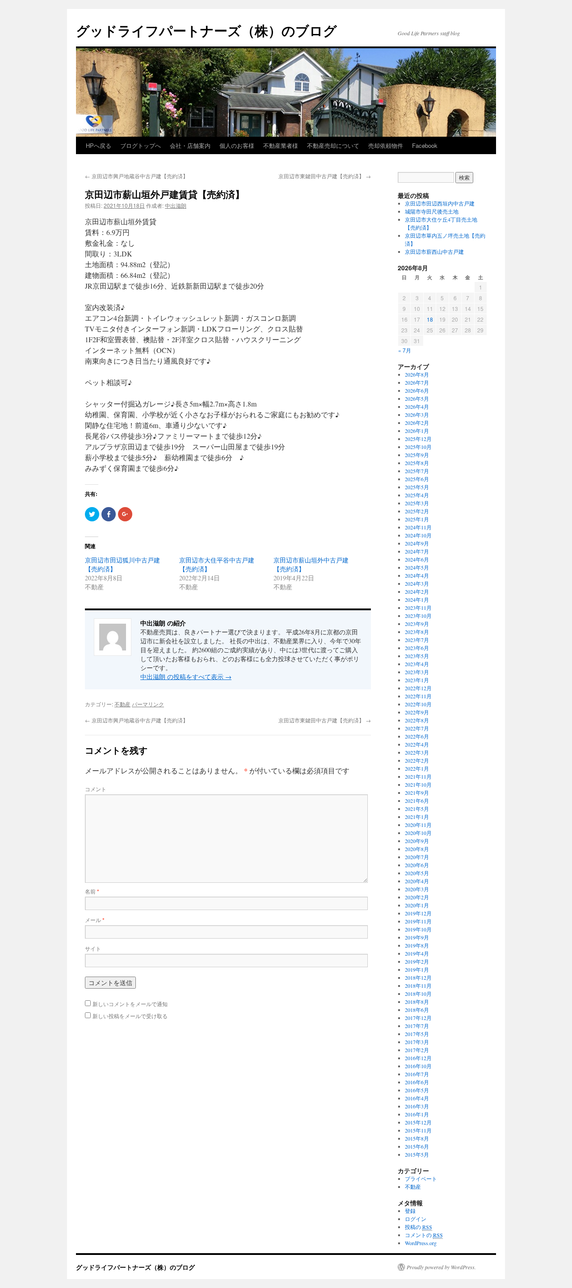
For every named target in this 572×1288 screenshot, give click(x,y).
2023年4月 (417, 663)
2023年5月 (417, 655)
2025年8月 (417, 462)
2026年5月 (417, 398)
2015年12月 (418, 1122)
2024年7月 (417, 551)
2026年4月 (417, 406)
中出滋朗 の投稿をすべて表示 (185, 676)
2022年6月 (417, 736)
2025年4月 (417, 495)
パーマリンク (148, 704)
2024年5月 (417, 567)
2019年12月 (418, 913)
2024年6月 (417, 559)
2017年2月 (417, 1049)
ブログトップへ (140, 145)
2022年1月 (417, 768)
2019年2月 (417, 961)
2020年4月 (417, 881)
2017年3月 (417, 1041)
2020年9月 (417, 840)
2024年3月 (417, 583)
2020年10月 (418, 832)
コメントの (424, 1234)
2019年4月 (417, 953)
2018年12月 (418, 977)
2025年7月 (417, 470)
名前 (92, 891)
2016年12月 (418, 1057)
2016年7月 (417, 1074)
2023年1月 (417, 680)
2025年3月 (417, 503)
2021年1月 (417, 816)
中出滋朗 (175, 205)
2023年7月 (417, 639)
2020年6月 (417, 864)
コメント (95, 789)
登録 (410, 1210)
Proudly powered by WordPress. (441, 1267)
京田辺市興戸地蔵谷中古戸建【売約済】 (136, 176)
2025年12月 (418, 438)
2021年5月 (417, 808)
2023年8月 (417, 631)
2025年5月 (417, 487)
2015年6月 (417, 1146)
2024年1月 (417, 599)
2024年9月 (417, 543)
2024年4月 (417, 575)
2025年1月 (417, 519)
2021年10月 (418, 784)
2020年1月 (417, 905)
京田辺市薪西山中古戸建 (434, 251)
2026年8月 (417, 374)
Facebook (424, 145)
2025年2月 (417, 511)
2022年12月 (418, 688)
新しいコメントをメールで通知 (130, 1003)
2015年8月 (417, 1138)
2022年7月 (417, 728)
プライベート (421, 1178)
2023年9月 (417, 623)
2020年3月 (417, 889)
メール (95, 919)
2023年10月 (418, 615)
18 (430, 319)
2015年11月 (418, 1130)
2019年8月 (417, 945)
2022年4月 (417, 744)
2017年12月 (418, 1017)
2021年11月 (418, 776)
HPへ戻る (98, 145)
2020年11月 (418, 824)
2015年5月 (417, 1154)
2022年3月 (417, 752)
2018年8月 (417, 1001)
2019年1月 (417, 969)
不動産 (122, 704)
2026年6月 (417, 390)
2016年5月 (417, 1090)
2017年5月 (417, 1033)
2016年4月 (417, 1098)
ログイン (415, 1218)
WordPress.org (421, 1242)
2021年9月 (417, 792)
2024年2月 (417, 591)
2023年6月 (417, 647)
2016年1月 (417, 1114)
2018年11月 (418, 985)
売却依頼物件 (385, 145)
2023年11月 (418, 607)
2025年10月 (418, 446)
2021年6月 (417, 800)
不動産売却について (333, 145)
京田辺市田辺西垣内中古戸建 (440, 203)
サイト (93, 948)
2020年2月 (417, 897)
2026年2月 (417, 422)
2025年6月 (417, 478)
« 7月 (404, 350)
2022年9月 (417, 712)
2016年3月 (417, 1106)
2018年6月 (417, 1009)
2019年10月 (418, 929)
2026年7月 (417, 382)
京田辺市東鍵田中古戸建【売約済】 (324, 176)
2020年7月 (417, 856)
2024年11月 (418, 527)
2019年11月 (418, 921)
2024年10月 (418, 535)
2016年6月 (417, 1082)
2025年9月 (417, 454)
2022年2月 (417, 760)
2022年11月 (418, 696)
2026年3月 (417, 414)
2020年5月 (417, 873)
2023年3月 (417, 671)
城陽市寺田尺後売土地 (431, 211)
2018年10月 (418, 993)
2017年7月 (417, 1025)
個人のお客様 (236, 145)
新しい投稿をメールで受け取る (130, 1015)
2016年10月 (418, 1066)
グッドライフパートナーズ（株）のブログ (206, 30)
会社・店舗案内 (190, 145)
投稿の (418, 1226)
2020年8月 (417, 848)
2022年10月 (418, 704)
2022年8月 (417, 720)
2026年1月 (417, 430)
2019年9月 (417, 937)
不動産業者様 (280, 145)
